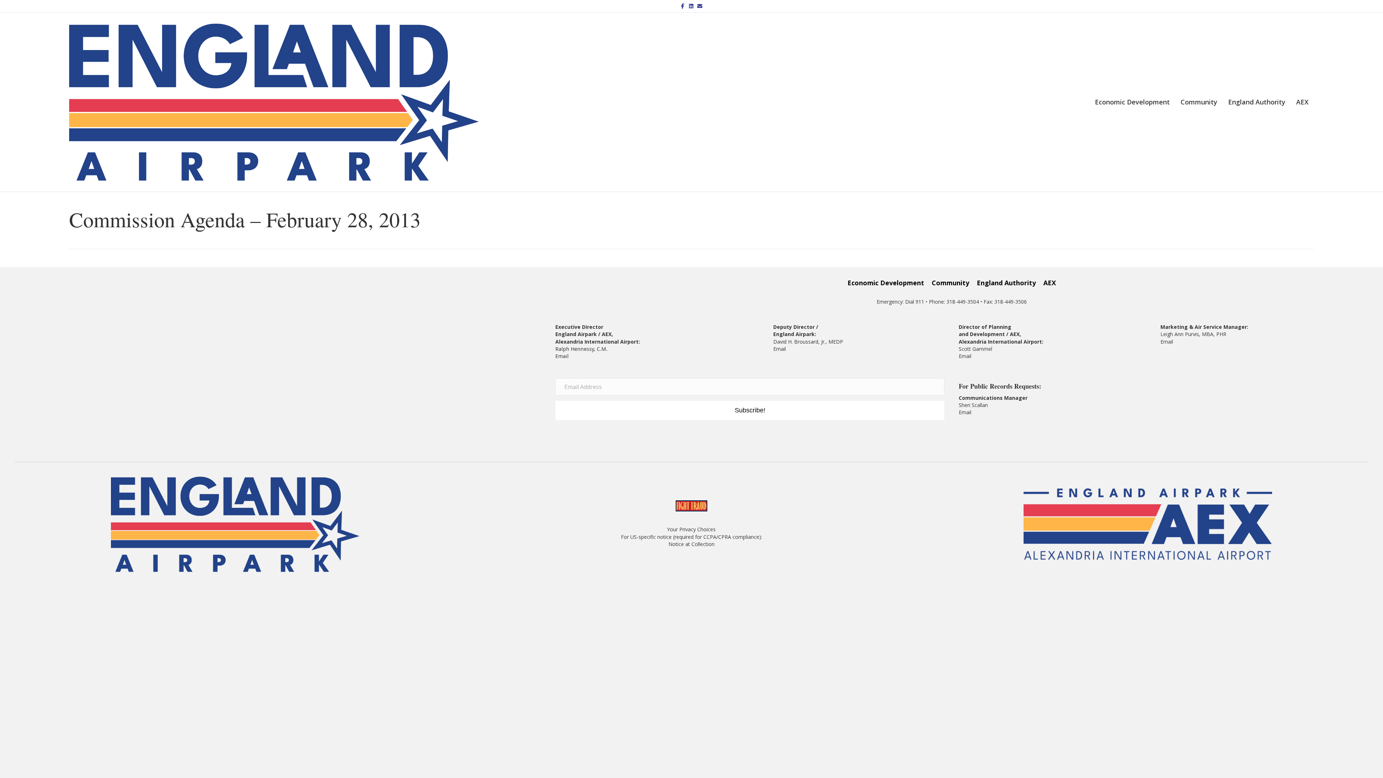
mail (966, 356)
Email (562, 356)
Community (1199, 102)
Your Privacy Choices (691, 529)
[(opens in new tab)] (1148, 523)
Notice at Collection (691, 544)
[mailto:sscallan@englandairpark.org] (972, 412)
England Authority (1256, 102)
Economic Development (1132, 102)
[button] (749, 410)
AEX (1302, 102)
